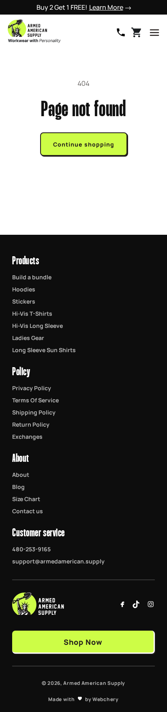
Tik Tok (137, 604)
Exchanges (27, 436)
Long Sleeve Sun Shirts (44, 349)
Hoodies (23, 289)
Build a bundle (31, 277)
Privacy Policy (31, 387)
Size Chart (26, 498)
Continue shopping (83, 144)
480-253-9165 (121, 32)
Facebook (122, 604)
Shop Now (83, 641)
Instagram (151, 604)
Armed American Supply (94, 682)
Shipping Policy (34, 412)
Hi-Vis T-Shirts (32, 313)
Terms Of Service (35, 400)
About (20, 474)
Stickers (23, 301)
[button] (154, 32)
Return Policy (30, 424)
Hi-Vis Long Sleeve (37, 325)
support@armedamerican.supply (58, 561)
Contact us (27, 510)
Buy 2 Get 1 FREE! (79, 7)
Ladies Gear (28, 337)
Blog (18, 486)
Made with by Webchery (83, 699)
